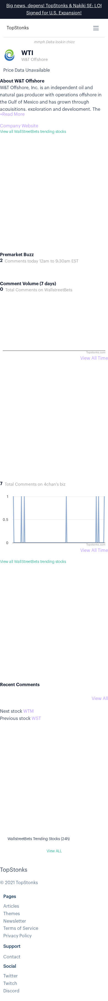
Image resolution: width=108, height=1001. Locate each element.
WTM (28, 711)
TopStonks (18, 28)
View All (100, 698)
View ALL (54, 851)
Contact (11, 957)
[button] (12, 114)
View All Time (94, 358)
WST (36, 718)
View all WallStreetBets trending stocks (33, 132)
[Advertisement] (54, 198)
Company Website (19, 126)
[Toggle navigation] (96, 28)
